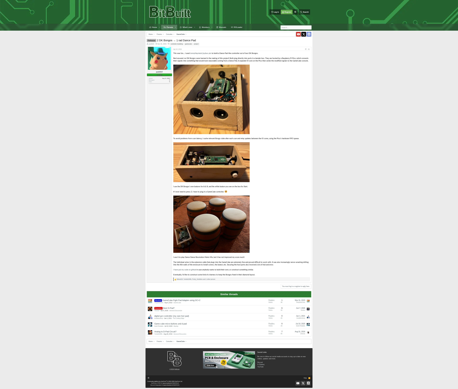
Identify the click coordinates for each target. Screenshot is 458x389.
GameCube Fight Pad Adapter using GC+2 (181, 300)
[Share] (305, 49)
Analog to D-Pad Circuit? (165, 331)
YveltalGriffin (158, 334)
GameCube (177, 303)
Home (154, 27)
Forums (170, 27)
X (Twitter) (260, 364)
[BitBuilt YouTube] (298, 34)
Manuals (222, 27)
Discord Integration (155, 385)
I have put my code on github (184, 270)
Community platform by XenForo (164, 381)
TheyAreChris (158, 303)
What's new (187, 27)
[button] (295, 12)
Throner (156, 310)
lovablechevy (158, 318)
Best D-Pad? (168, 308)
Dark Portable (158, 326)
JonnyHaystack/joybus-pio (200, 53)
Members (206, 27)
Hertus (303, 310)
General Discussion (175, 310)
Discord (260, 362)
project (196, 44)
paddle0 (151, 44)
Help (305, 378)
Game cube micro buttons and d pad (170, 324)
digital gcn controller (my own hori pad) (171, 316)
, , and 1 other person (196, 279)
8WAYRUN (175, 383)
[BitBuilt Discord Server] (309, 34)
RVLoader (238, 27)
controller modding (177, 44)
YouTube (260, 367)
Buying (176, 326)
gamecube (188, 44)
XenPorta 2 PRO (156, 383)
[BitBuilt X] (303, 34)
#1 (309, 49)
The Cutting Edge (178, 318)
